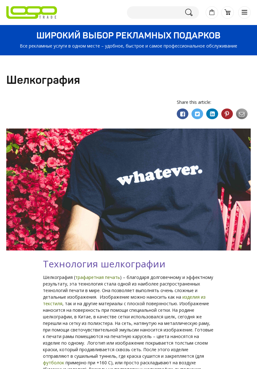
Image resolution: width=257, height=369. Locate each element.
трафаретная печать (97, 277)
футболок (53, 363)
